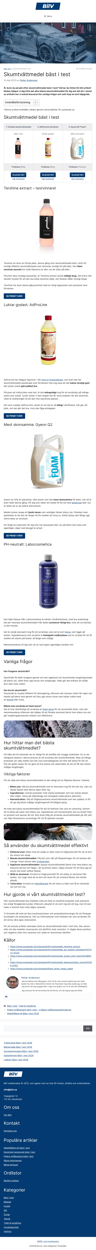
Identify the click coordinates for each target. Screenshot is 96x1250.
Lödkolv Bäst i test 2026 (16, 1059)
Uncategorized (11, 1227)
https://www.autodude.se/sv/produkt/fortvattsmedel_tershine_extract (45, 946)
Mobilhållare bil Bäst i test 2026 (23, 1013)
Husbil (7, 1206)
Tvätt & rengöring (27, 1006)
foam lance (48, 709)
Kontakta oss (10, 1131)
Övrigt (7, 1214)
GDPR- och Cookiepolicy (48, 1241)
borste (10, 699)
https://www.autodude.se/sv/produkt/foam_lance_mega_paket (41, 968)
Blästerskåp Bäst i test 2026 (18, 1047)
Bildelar (7, 1202)
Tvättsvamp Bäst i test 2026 (18, 1043)
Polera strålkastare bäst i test (18, 1156)
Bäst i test (7, 69)
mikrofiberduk (41, 883)
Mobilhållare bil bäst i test (17, 1148)
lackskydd (77, 502)
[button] (34, 102)
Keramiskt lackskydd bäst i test (19, 1152)
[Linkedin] (6, 996)
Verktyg (7, 1231)
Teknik (7, 1219)
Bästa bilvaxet (11, 1165)
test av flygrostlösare (52, 380)
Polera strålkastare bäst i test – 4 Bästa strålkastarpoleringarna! (39, 1010)
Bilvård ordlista (11, 1180)
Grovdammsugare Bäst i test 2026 (21, 1051)
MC (5, 1210)
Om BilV (8, 1115)
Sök (88, 1028)
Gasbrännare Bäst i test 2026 (19, 1055)
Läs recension (18, 179)
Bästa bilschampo (13, 1160)
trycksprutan (43, 861)
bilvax (68, 632)
